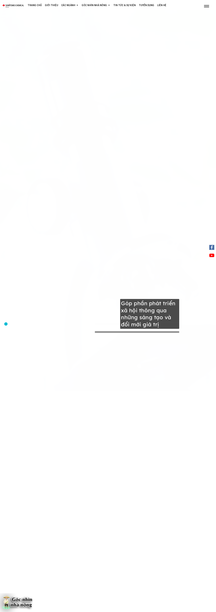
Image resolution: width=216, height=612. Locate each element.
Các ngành (68, 5)
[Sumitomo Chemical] (13, 5)
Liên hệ (161, 5)
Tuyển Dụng (146, 5)
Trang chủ (35, 5)
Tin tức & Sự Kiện (124, 5)
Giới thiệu (51, 5)
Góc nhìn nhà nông (94, 5)
